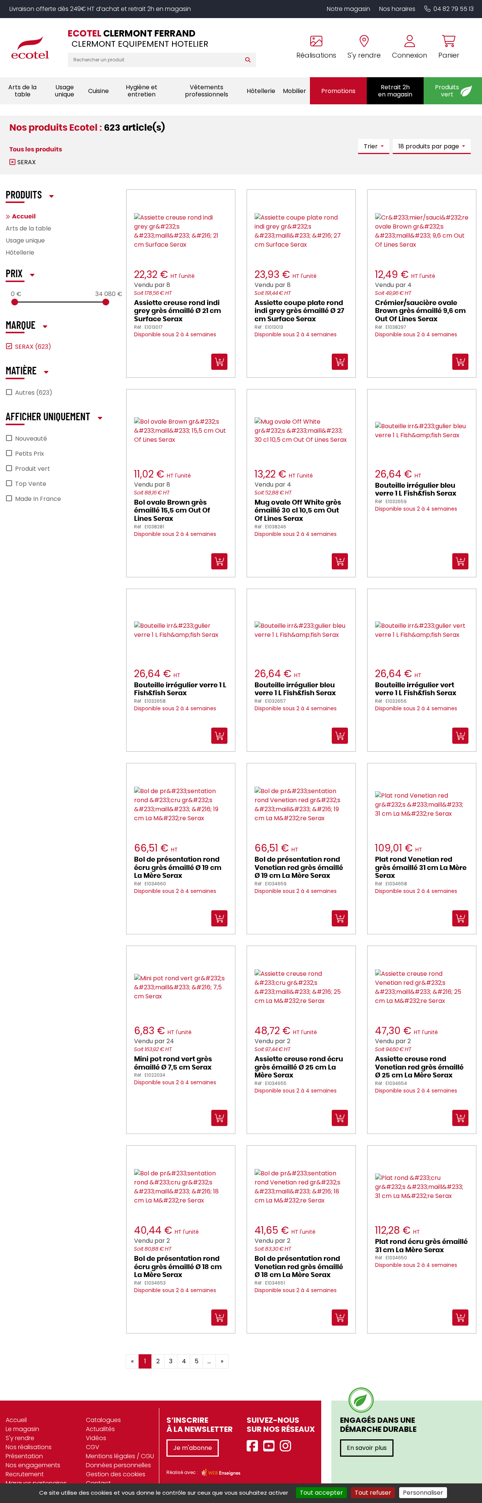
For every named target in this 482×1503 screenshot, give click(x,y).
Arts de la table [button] (22, 91)
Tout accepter (321, 1492)
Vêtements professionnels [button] (206, 91)
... (209, 1361)
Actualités (100, 1429)
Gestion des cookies (115, 1474)
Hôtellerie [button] (261, 91)
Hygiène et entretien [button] (141, 91)
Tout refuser (373, 1492)
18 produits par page (429, 146)
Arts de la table (28, 228)
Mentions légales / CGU (120, 1456)
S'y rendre (20, 1438)
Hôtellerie (20, 252)
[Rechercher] (249, 60)
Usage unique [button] (64, 91)
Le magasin (22, 1429)
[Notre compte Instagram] (287, 1446)
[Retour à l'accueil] (33, 47)
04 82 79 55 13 (453, 9)
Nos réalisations (29, 1447)
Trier (371, 146)
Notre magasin (348, 9)
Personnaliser (423, 1492)
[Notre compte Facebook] (254, 1446)
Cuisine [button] (98, 91)
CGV (92, 1447)
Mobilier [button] (294, 91)
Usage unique (25, 240)
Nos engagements (33, 1465)
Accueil (24, 217)
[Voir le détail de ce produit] (249, 1355)
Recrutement (25, 1474)
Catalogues (103, 1420)
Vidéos (96, 1438)
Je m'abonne (192, 1447)
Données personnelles (118, 1465)
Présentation (24, 1456)
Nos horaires (397, 9)
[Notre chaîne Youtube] (270, 1446)
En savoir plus (367, 1447)
